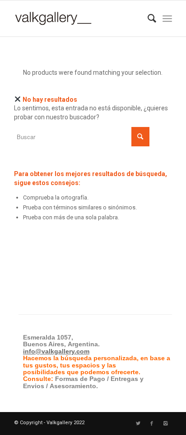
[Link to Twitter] (138, 423)
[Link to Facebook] (151, 423)
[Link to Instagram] (165, 423)
